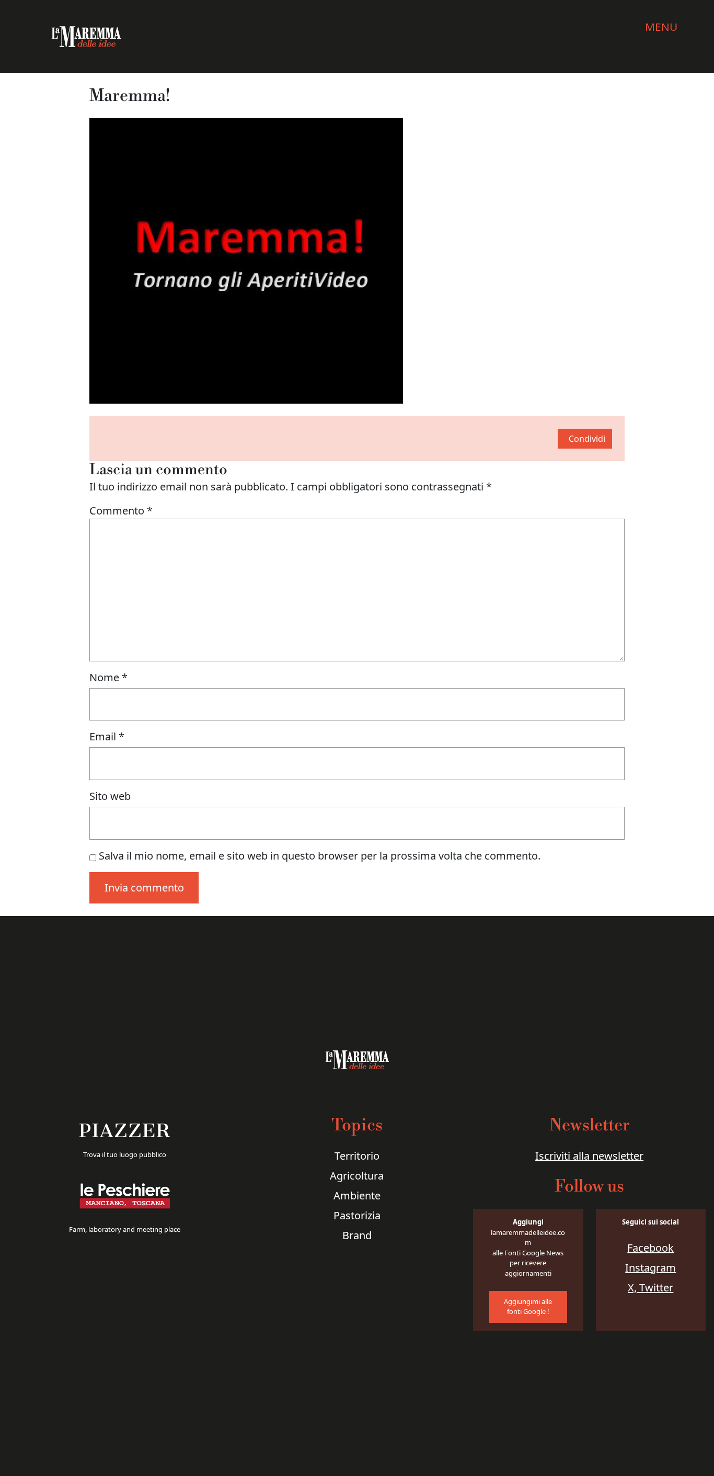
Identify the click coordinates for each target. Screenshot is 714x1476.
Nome (108, 677)
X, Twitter (650, 1287)
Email (106, 736)
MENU (661, 26)
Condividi (587, 438)
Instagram (650, 1268)
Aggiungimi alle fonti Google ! (528, 1307)
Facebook (650, 1248)
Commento (121, 511)
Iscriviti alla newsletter (589, 1156)
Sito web (110, 796)
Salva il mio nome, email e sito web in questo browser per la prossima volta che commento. (319, 856)
